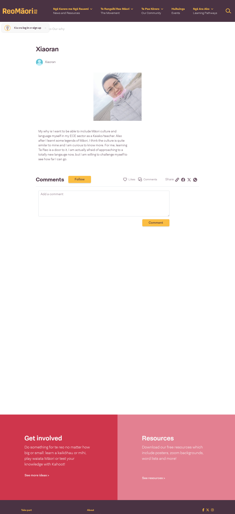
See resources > (153, 478)
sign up (37, 28)
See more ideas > (37, 475)
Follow (80, 179)
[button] (73, 11)
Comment (156, 223)
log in (26, 28)
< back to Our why (51, 29)
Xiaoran (50, 62)
